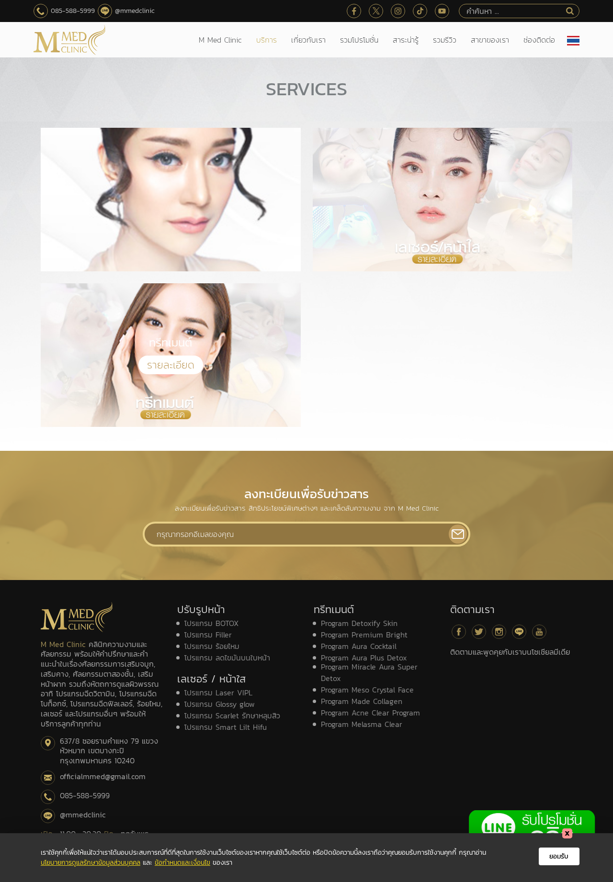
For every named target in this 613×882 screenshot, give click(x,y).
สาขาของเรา (490, 39)
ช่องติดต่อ (539, 39)
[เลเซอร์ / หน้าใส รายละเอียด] (443, 199)
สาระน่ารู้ (406, 39)
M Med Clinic (220, 39)
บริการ (266, 39)
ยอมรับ (558, 856)
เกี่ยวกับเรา (308, 39)
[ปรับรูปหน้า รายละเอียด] (171, 199)
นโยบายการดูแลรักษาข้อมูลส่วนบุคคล (90, 863)
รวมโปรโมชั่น (359, 39)
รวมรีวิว (444, 39)
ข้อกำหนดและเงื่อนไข (182, 863)
